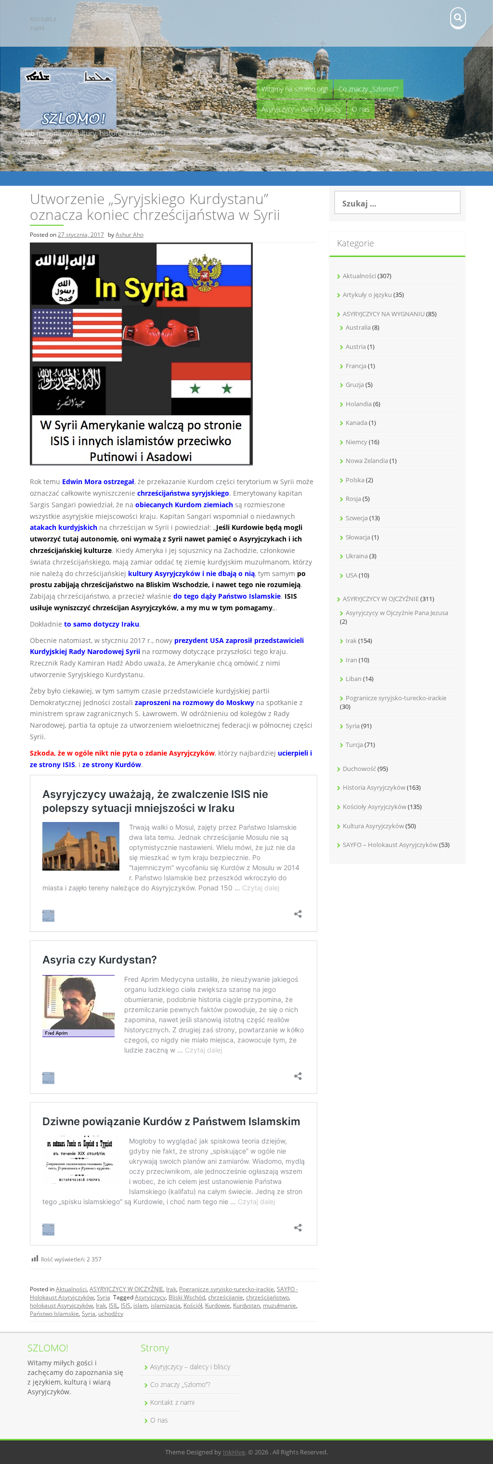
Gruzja (355, 384)
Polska (355, 479)
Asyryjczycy (150, 1297)
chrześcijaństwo (267, 1297)
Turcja (354, 744)
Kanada (356, 422)
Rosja (353, 498)
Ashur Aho (129, 235)
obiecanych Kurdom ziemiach (184, 504)
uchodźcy (110, 1314)
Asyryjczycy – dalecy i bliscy (301, 109)
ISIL (113, 1305)
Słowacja (358, 537)
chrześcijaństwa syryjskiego (183, 493)
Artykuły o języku (367, 294)
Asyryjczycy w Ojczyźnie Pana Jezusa (397, 612)
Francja (356, 365)
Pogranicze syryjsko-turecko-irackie (226, 1289)
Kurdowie (217, 1305)
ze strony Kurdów (111, 764)
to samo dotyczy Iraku (101, 624)
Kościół (192, 1305)
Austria (356, 346)
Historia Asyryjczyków (374, 787)
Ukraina (357, 556)
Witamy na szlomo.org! (294, 88)
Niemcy (356, 441)
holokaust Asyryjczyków (61, 1305)
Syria (103, 1297)
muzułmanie (279, 1305)
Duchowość (359, 768)
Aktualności (71, 1289)
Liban (354, 678)
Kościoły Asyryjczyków (374, 806)
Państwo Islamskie (54, 1314)
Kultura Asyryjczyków (373, 826)
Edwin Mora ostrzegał (98, 481)
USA (351, 575)
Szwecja (357, 518)
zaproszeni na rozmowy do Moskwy (194, 702)
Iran (351, 659)
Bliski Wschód (187, 1297)
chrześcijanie (225, 1297)
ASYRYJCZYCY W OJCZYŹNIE (126, 1289)
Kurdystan (246, 1305)
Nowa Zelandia (367, 460)
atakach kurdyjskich (63, 527)
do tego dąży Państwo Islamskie (227, 596)
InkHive (234, 1452)
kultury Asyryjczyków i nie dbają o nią (191, 573)
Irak (171, 1289)
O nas (361, 109)
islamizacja (166, 1305)
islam (140, 1305)
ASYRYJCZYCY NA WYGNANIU (384, 313)
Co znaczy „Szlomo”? (368, 88)
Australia (358, 327)
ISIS (125, 1305)
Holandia (359, 403)
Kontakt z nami (43, 23)
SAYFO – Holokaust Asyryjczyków (390, 844)
